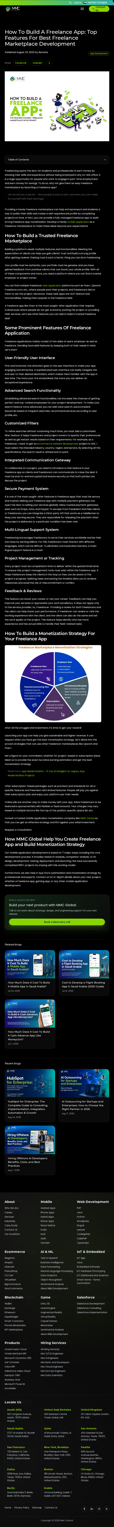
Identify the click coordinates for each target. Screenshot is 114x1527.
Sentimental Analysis (52, 1284)
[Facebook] (84, 1509)
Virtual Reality (48, 1316)
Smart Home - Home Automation (88, 1281)
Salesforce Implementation (92, 1312)
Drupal (80, 1225)
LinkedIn (37, 62)
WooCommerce (14, 1288)
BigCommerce (13, 1284)
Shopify (9, 1262)
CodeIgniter (83, 1234)
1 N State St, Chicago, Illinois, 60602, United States (92, 1477)
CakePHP (82, 1238)
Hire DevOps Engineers (53, 1371)
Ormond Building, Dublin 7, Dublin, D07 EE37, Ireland (58, 1494)
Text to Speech (49, 1258)
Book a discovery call (57, 922)
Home (8, 1507)
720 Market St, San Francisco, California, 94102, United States (18, 1455)
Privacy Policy (21, 1507)
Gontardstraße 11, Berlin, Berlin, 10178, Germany (20, 1494)
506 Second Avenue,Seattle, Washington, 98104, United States (91, 1456)
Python (81, 1216)
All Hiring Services (50, 1349)
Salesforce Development (91, 1303)
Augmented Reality (51, 1312)
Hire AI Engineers (49, 1358)
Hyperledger (11, 1316)
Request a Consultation (18, 830)
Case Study (11, 1225)
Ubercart (9, 1266)
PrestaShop (11, 1271)
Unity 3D (45, 1303)
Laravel (81, 1229)
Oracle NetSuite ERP (15, 1353)
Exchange (10, 1308)
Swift (43, 1238)
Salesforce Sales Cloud (17, 1371)
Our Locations (12, 1234)
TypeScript (83, 1242)
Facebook (20, 62)
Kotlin (44, 1229)
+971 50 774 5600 (97, 2)
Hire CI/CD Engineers (52, 1353)
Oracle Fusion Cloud (15, 1349)
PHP (79, 1208)
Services (9, 1216)
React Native (48, 1225)
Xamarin (45, 1242)
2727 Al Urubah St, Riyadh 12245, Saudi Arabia (21, 1434)
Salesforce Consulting (89, 1308)
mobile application (78, 222)
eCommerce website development (58, 443)
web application (52, 285)
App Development (99, 53)
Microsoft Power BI (15, 1384)
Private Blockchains (15, 1325)
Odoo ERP (10, 1366)
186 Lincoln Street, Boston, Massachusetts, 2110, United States (58, 1477)
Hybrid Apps (47, 1216)
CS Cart (9, 1275)
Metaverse (47, 1325)
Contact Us (100, 9)
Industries (10, 1221)
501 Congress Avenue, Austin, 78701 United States (19, 1417)
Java (79, 1212)
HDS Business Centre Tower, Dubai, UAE (55, 1416)
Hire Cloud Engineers (52, 1366)
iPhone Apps (47, 1212)
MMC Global (87, 818)
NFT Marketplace (14, 1329)
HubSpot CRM (12, 1375)
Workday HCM (12, 1379)
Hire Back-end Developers (55, 1362)
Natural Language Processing (57, 1271)
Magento (10, 1258)
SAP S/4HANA (12, 1362)
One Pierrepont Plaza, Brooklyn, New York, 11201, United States (57, 1455)
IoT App (81, 1258)
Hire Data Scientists (51, 1375)
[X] (106, 1509)
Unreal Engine (48, 1308)
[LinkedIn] (92, 1509)
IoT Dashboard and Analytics (93, 1275)
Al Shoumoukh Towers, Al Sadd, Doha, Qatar (57, 1434)
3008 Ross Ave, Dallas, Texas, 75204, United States (19, 1477)
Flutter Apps (47, 1221)
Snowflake (10, 1388)
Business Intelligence (52, 1262)
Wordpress (83, 1221)
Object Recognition (51, 1279)
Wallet (8, 1303)
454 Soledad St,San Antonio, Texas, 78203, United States (93, 1436)
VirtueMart (10, 1279)
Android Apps (48, 1208)
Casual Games (49, 1321)
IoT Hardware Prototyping (91, 1271)
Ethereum (10, 1312)
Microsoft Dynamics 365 (18, 1358)
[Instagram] (99, 1509)
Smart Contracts (14, 1321)
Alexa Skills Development (54, 1288)
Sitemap (37, 1507)
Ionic (43, 1234)
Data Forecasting (50, 1266)
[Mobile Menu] (82, 8)
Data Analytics (49, 1275)
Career (8, 1212)
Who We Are (11, 1208)
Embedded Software (88, 1266)
